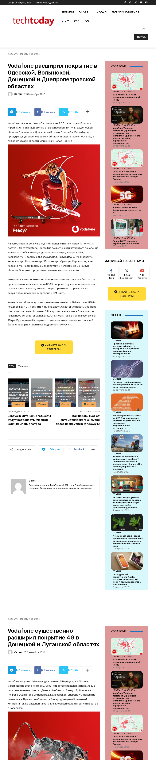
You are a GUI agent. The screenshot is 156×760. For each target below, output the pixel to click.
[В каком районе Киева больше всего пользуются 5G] (127, 194)
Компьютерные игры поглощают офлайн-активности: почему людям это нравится (65, 393)
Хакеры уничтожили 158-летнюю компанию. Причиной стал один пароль (42, 393)
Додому (12, 54)
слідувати (126, 270)
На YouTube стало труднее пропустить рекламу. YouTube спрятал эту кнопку (18, 393)
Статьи (42, 404)
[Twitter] (136, 3)
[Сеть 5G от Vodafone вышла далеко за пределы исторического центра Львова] (127, 158)
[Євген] (11, 94)
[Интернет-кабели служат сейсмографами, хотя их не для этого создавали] (127, 369)
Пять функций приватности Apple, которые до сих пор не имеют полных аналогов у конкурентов (127, 579)
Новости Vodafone (29, 54)
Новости (18, 404)
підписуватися (144, 270)
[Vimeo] (141, 3)
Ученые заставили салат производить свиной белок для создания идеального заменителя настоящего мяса (128, 541)
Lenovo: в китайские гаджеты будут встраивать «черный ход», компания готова (29, 420)
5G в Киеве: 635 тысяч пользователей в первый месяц (126, 97)
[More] (88, 112)
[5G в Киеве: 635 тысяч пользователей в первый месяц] (127, 81)
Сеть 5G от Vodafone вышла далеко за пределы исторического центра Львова (127, 176)
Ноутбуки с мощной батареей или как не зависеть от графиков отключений (89, 393)
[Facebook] (125, 3)
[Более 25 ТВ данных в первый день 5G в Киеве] (127, 227)
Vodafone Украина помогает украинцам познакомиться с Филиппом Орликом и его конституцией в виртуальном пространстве (126, 135)
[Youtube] (146, 3)
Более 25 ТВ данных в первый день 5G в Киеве (126, 242)
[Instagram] (130, 3)
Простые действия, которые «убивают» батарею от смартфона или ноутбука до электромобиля (126, 349)
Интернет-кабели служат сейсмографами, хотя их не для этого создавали (127, 384)
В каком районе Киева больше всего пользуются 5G (127, 210)
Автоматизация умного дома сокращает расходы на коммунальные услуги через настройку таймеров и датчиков (127, 502)
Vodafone (23, 366)
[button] (143, 29)
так (111, 270)
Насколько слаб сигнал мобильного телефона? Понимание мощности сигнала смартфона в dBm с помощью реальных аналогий (127, 462)
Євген (18, 94)
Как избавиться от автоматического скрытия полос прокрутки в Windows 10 (78, 420)
